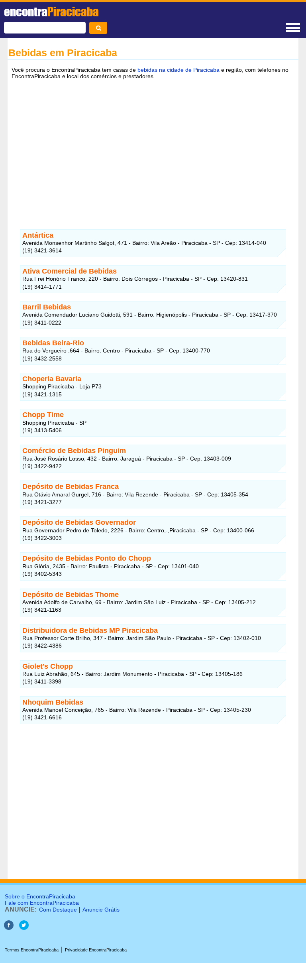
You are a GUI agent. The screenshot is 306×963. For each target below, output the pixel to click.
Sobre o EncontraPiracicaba (40, 896)
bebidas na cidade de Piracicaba (178, 70)
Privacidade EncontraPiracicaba (96, 949)
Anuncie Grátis (101, 909)
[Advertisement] (153, 145)
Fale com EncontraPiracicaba (42, 903)
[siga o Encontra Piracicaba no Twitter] (24, 927)
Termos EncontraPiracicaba (32, 949)
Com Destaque (58, 909)
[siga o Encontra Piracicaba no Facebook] (9, 927)
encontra (51, 11)
